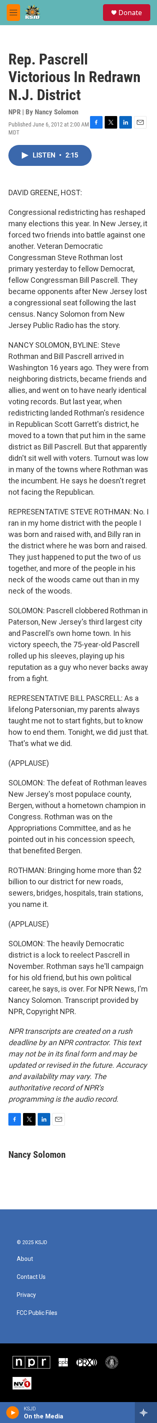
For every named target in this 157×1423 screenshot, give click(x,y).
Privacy (26, 1295)
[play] (13, 1412)
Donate (130, 12)
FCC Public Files (37, 1313)
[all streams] (146, 1412)
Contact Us (31, 1277)
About (25, 1259)
